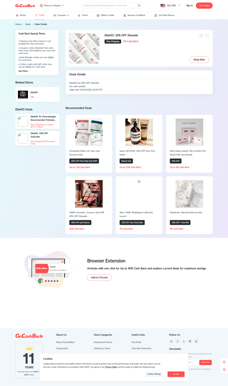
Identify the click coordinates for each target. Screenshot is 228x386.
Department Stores (103, 342)
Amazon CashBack (136, 15)
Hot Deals (136, 342)
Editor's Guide (107, 15)
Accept (176, 374)
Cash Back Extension (141, 348)
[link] (18, 24)
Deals (41, 15)
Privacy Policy (111, 367)
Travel (84, 15)
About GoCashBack (65, 342)
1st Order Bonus (166, 15)
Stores (23, 15)
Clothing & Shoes (102, 348)
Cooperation (62, 348)
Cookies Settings (154, 374)
